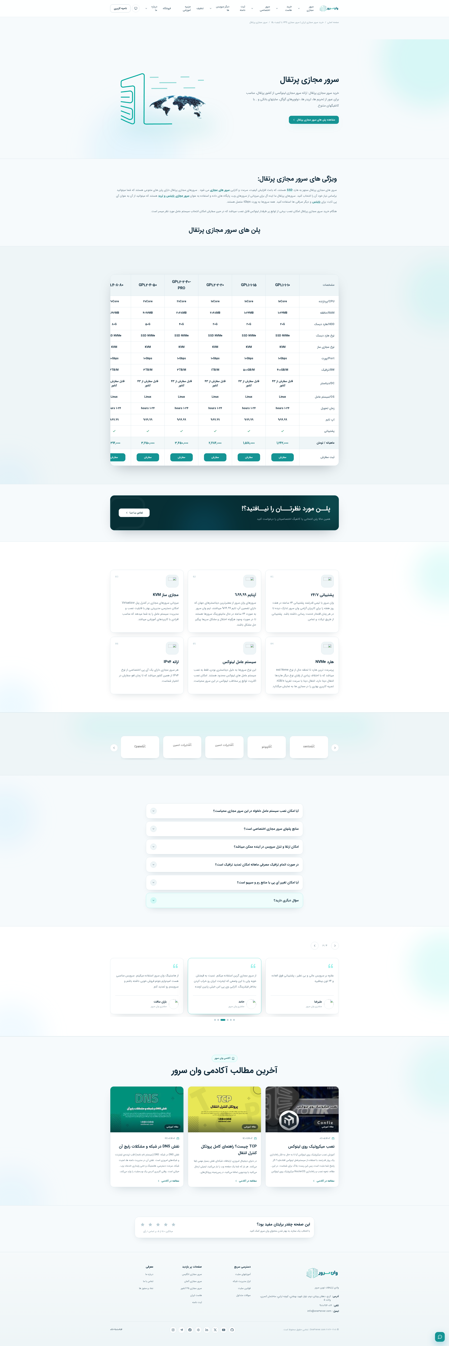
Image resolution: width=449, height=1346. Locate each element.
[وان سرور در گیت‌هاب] (232, 1329)
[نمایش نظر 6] (215, 1020)
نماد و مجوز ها (146, 1288)
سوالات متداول (243, 1295)
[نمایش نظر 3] (228, 1020)
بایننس (316, 202)
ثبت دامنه (197, 1302)
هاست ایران (196, 1295)
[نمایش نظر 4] (222, 1020)
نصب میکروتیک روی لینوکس (311, 1146)
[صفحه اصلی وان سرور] (329, 8)
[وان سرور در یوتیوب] (223, 1329)
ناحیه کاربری (120, 8)
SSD (290, 190)
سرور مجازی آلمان (193, 1281)
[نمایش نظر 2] (231, 1020)
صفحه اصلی (333, 22)
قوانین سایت (244, 1288)
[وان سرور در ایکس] (215, 1329)
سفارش (282, 457)
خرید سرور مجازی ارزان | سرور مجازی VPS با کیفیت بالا (297, 22)
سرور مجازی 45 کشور (191, 1288)
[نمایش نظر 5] (218, 1020)
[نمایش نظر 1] (234, 1020)
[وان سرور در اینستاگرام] (173, 1329)
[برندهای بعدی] (114, 748)
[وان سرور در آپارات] (198, 1329)
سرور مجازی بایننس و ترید (173, 196)
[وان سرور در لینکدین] (206, 1329)
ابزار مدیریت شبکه (242, 1281)
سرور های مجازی (220, 190)
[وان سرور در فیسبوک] (189, 1329)
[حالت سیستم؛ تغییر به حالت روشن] (136, 8)
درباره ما (149, 1274)
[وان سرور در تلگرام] (181, 1329)
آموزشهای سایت (243, 1274)
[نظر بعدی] (315, 946)
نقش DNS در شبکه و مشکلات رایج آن (149, 1146)
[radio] (142, 1224)
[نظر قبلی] (335, 946)
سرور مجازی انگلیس (192, 1274)
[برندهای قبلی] (335, 748)
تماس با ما (148, 1281)
